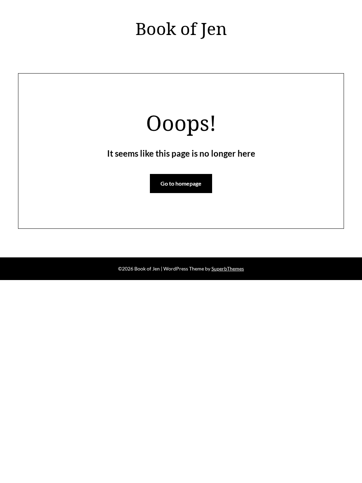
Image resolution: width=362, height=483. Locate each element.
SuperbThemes (227, 269)
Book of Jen (181, 29)
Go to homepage (181, 183)
